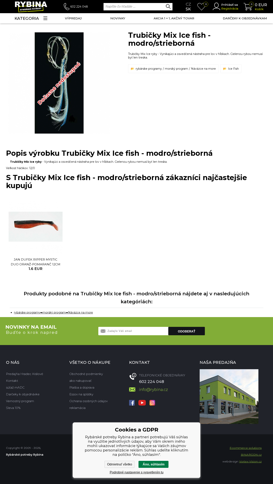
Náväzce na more (203, 68)
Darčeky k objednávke (23, 394)
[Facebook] (132, 403)
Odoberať (186, 331)
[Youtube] (142, 403)
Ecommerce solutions (246, 448)
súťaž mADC (15, 387)
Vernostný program (20, 401)
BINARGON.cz (251, 454)
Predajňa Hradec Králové (24, 374)
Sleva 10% (13, 408)
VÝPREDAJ (73, 18)
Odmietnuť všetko (119, 464)
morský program (176, 68)
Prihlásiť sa (229, 5)
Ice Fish (233, 68)
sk (188, 9)
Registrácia (229, 8)
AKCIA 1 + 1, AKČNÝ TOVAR (174, 18)
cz (188, 4)
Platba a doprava (81, 387)
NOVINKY (117, 18)
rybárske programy (149, 68)
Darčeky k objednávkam (245, 18)
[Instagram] (152, 403)
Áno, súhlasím (153, 464)
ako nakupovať (80, 381)
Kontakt (12, 381)
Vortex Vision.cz (250, 461)
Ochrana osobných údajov (88, 401)
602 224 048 (79, 6)
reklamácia (77, 408)
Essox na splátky (81, 394)
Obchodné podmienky (86, 374)
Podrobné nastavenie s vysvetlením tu (136, 472)
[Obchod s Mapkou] (229, 396)
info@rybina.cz (153, 389)
